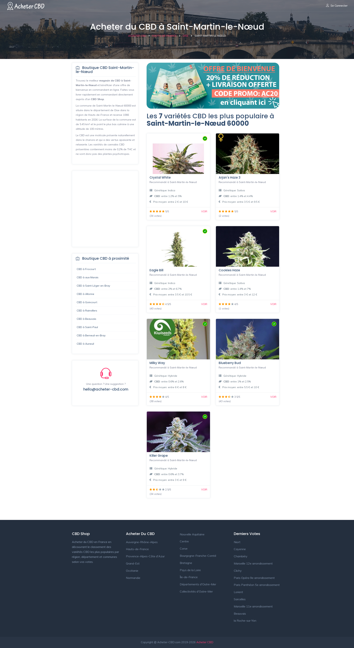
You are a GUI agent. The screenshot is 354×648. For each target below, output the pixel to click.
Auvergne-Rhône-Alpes (142, 542)
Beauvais (240, 613)
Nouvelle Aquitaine (192, 534)
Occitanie (132, 570)
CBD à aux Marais (87, 277)
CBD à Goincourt (87, 302)
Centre (184, 541)
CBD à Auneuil (85, 343)
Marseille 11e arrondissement (253, 606)
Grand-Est (133, 563)
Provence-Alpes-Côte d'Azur (145, 556)
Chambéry (240, 556)
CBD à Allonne (85, 294)
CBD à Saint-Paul (87, 327)
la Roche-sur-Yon (245, 620)
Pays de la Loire (190, 570)
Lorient (238, 592)
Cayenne (240, 549)
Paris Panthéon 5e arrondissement (257, 585)
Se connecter (339, 6)
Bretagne (186, 563)
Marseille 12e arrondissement (253, 563)
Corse (184, 548)
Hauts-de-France (137, 549)
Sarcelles (240, 599)
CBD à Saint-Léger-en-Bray (93, 285)
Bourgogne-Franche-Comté (198, 556)
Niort (237, 542)
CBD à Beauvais (86, 318)
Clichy (238, 570)
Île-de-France (189, 577)
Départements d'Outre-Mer (198, 584)
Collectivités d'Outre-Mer (196, 591)
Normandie (133, 578)
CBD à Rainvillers (87, 310)
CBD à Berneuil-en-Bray (91, 335)
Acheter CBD (204, 642)
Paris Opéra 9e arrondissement (254, 578)
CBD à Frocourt (86, 269)
